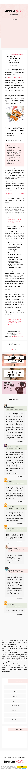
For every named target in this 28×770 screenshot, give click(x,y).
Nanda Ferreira (13, 548)
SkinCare (15, 686)
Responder (20, 442)
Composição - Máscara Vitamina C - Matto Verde (14, 194)
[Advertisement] (14, 34)
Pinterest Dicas (14, 715)
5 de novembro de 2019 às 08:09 (15, 483)
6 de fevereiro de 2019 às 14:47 (14, 448)
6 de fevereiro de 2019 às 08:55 (15, 409)
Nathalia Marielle (14, 570)
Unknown (10, 506)
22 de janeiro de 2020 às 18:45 (16, 550)
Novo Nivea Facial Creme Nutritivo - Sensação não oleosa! (14, 220)
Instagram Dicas (15, 701)
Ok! (22, 766)
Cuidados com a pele (16, 54)
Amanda (9, 481)
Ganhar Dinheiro (15, 705)
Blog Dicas (14, 710)
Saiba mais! (24, 768)
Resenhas (14, 719)
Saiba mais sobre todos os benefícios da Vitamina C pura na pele (14, 322)
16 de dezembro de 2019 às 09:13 (15, 508)
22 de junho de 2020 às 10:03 (15, 572)
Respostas (9, 543)
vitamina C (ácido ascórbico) (15, 77)
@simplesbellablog (17, 336)
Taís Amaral (11, 407)
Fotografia (14, 696)
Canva (14, 691)
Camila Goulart (12, 447)
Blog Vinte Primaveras (12, 473)
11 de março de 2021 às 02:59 (14, 606)
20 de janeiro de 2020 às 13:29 (15, 530)
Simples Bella (17, 333)
